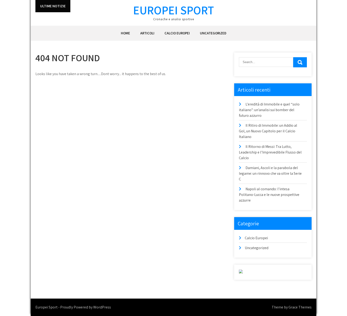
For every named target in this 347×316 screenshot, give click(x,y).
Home (125, 33)
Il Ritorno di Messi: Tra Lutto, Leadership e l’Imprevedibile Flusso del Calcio (270, 152)
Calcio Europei (177, 33)
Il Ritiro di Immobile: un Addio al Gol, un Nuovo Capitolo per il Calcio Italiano (268, 131)
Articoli (147, 33)
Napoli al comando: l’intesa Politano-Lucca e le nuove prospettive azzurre (269, 194)
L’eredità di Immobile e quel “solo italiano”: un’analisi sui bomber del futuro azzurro (269, 110)
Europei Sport (173, 10)
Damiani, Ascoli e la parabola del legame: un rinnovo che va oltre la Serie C (270, 173)
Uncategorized (213, 33)
